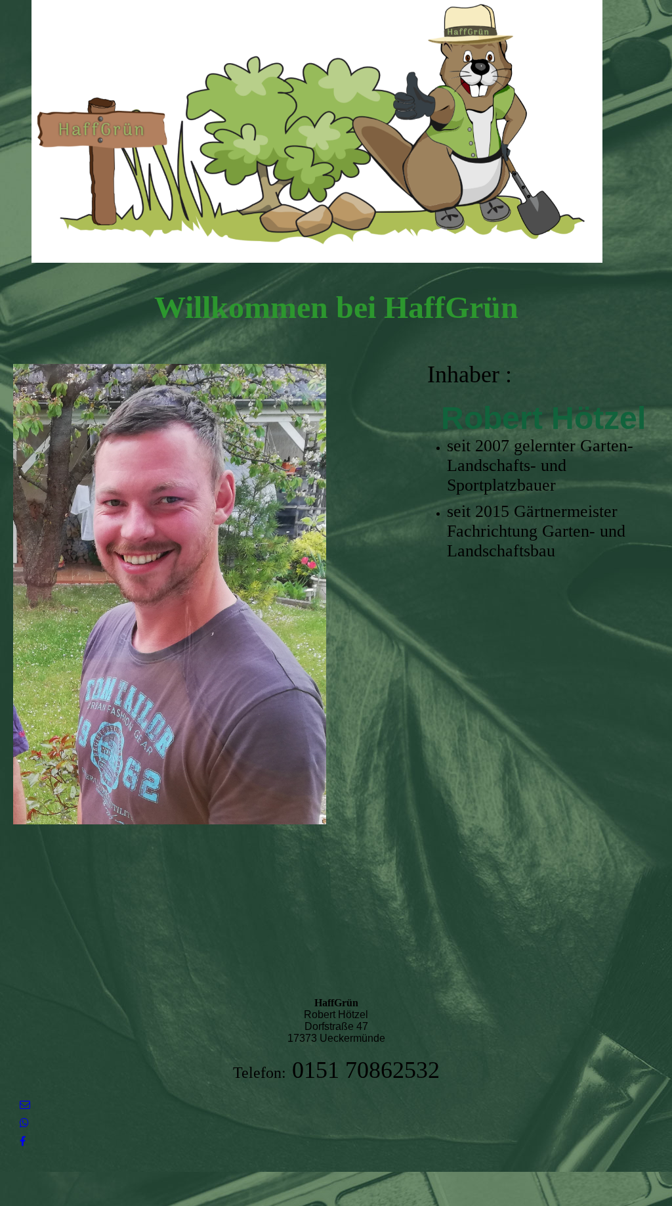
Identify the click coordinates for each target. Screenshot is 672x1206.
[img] (336, 131)
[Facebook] (23, 1141)
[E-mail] (25, 1104)
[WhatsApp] (24, 1122)
